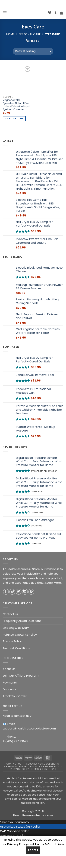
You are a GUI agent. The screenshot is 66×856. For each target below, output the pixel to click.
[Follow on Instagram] (12, 592)
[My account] (55, 13)
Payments (10, 683)
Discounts (9, 689)
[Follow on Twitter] (18, 592)
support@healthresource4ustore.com (29, 728)
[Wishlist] (49, 13)
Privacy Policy (12, 641)
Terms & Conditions (16, 648)
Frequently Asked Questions (22, 621)
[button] (5, 12)
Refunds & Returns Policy (20, 635)
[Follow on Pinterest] (31, 592)
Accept (33, 850)
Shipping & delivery (16, 628)
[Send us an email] (25, 592)
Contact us (10, 614)
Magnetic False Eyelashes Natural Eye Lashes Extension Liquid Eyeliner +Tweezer (16, 105)
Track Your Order (15, 696)
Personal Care (29, 34)
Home (10, 34)
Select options (14, 118)
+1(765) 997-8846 (15, 741)
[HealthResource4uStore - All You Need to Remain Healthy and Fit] (27, 13)
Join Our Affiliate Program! (21, 676)
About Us (9, 669)
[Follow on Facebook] (6, 592)
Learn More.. (53, 583)
